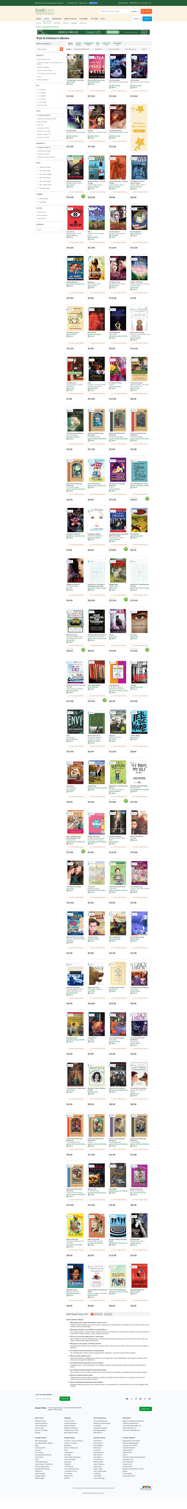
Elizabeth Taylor (93, 1092)
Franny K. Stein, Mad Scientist (140, 888)
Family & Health (128, 1450)
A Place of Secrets (136, 282)
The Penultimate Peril (73, 1142)
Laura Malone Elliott (136, 536)
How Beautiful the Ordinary (97, 635)
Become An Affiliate (41, 1430)
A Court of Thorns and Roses (73, 1441)
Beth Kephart (113, 1243)
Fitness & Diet (127, 1452)
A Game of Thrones (70, 1443)
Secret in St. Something (117, 1088)
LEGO (37, 1459)
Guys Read (70, 786)
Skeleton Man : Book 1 (137, 1241)
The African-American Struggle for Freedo (95, 738)
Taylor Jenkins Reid (100, 1471)
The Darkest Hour (93, 1191)
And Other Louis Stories (116, 789)
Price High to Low (130, 49)
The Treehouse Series (71, 1469)
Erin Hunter (112, 739)
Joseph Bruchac (114, 1191)
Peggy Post (91, 588)
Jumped (133, 685)
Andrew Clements (114, 890)
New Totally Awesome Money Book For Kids (73, 837)
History (125, 1455)
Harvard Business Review (43, 1455)
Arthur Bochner (71, 841)
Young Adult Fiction (129, 1476)
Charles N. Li (70, 388)
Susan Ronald (134, 388)
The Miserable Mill (114, 1142)
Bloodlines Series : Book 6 (117, 284)
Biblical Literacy (71, 635)
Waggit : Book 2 (114, 586)
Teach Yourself (40, 1473)
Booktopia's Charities (100, 1428)
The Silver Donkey (72, 332)
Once (89, 232)
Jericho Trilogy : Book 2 (95, 185)
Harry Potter (39, 1457)
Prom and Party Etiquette (117, 1290)
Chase (111, 635)
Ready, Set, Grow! (94, 836)
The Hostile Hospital (72, 487)
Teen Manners (114, 685)
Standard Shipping (70, 1423)
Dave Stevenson (103, 1192)
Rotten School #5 (93, 1239)
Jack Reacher (68, 1452)
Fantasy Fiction (127, 1466)
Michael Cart (92, 638)
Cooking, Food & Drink (130, 1445)
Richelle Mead (41, 218)
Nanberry (91, 282)
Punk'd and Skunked (137, 1191)
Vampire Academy (115, 836)
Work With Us (98, 1432)
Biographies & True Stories (131, 1441)
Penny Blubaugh (93, 687)
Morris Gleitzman (42, 215)
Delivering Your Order (71, 1430)
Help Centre (39, 1418)
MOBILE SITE (146, 1409)
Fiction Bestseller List (129, 1428)
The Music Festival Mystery (139, 987)
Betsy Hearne (134, 1093)
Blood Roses (92, 332)
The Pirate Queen (136, 383)
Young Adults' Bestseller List (132, 1425)
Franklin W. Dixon (114, 1041)
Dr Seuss (38, 1450)
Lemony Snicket (93, 438)
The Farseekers (114, 80)
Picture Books (127, 1473)
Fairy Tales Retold (72, 435)
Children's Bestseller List (130, 1423)
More (144, 49)
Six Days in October (73, 987)
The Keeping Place (115, 130)
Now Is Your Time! (94, 735)
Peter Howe (113, 588)
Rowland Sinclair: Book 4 (74, 183)
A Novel (111, 384)
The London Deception (117, 1038)
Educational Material (43, 67)
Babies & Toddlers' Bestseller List (133, 1421)
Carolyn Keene (135, 991)
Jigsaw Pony (92, 786)
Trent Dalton (98, 1476)
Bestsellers (98, 49)
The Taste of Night (72, 586)
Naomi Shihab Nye (72, 690)
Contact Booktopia (41, 1423)
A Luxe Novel (70, 737)
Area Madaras (147, 789)
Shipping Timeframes (71, 1428)
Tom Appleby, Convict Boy (75, 80)
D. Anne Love (70, 1090)
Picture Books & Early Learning (46, 73)
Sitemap (37, 1432)
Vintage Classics (40, 1476)
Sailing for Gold (71, 1038)
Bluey (37, 1445)
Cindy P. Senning (101, 588)
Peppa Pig (38, 1471)
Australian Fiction (128, 1459)
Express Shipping (69, 1425)
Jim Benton (134, 890)
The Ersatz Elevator (136, 437)
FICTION (38, 23)
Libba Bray (69, 536)
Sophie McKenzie (72, 235)
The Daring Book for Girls (138, 483)
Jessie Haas (113, 636)
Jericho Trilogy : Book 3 (116, 185)
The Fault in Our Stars (73, 887)
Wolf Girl (67, 1478)
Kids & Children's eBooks (51, 27)
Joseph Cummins (114, 539)
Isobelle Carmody (114, 85)
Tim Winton (97, 1473)
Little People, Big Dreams (72, 1457)
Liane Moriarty (98, 1459)
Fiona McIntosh (98, 1452)
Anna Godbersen (71, 739)
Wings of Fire (68, 1476)
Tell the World (135, 735)
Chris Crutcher (135, 1291)
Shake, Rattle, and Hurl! (95, 1241)
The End (90, 1142)
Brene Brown (98, 1441)
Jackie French (41, 212)
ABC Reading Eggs (41, 1441)
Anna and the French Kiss (96, 80)
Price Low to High (113, 49)
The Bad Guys (69, 1466)
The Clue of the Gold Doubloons (137, 1038)
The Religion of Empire (95, 989)
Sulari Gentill (70, 185)
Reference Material (43, 79)
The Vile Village (135, 1142)
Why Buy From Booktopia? (102, 1423)
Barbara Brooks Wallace (116, 1090)
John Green (70, 888)
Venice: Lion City (93, 987)
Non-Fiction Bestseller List (131, 1430)
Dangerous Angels (94, 534)
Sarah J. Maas (98, 1469)
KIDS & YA (66, 23)
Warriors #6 (92, 1189)
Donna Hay (97, 1450)
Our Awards (97, 1425)
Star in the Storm (114, 937)
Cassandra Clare (79, 536)
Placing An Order (40, 1421)
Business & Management (130, 1443)
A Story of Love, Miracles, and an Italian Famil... (140, 335)
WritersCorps (134, 737)
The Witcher (68, 1473)
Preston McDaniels (106, 890)
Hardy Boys (112, 1039)
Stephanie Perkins (94, 82)
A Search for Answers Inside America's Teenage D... (97, 385)
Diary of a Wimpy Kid (71, 1448)
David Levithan (101, 638)
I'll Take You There (115, 383)
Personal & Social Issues (44, 70)
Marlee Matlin (134, 939)
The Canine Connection (138, 1088)
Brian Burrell (113, 989)
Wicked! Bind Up (71, 282)
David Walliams (98, 1445)
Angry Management (137, 1290)
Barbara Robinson (115, 791)
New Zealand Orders (71, 1432)
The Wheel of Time (70, 1471)
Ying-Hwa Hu (103, 788)
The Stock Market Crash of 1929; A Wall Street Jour (75, 990)
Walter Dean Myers (94, 741)
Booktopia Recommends (81, 49)
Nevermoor (68, 1462)
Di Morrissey (97, 1448)
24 (83, 1314)
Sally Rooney (98, 1466)
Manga (125, 1471)
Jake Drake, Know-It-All (117, 887)
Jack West (67, 1455)
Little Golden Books (41, 1462)
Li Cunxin (133, 838)
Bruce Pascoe (98, 1443)
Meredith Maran (93, 388)
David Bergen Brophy (73, 1293)
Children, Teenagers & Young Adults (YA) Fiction (49, 63)
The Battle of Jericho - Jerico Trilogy (138, 182)
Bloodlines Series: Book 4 (117, 233)
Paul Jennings (70, 284)
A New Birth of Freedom (116, 537)
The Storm (91, 887)
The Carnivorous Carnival (74, 1192)
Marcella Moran (93, 1295)
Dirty (89, 383)
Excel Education (40, 1448)
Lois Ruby (91, 1039)
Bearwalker (113, 1189)
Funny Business (71, 788)
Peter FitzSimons (99, 1464)
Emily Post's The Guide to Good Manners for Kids (96, 585)
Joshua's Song (93, 937)
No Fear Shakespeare (42, 1466)
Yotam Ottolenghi (99, 1478)
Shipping (67, 1418)
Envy (68, 735)
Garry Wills (91, 991)
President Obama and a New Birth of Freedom (118, 535)
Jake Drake (112, 888)
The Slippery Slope (94, 437)
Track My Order (69, 1421)
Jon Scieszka (70, 789)
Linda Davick (105, 841)
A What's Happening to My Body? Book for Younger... (96, 839)
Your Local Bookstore (100, 1421)
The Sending (134, 80)
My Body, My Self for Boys (139, 786)
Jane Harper (97, 1457)
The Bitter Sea (71, 383)
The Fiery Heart (114, 232)
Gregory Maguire (114, 489)
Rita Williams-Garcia (136, 687)
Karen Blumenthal (72, 993)
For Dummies (39, 1452)
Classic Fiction (127, 1464)
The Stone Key (71, 130)
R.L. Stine (69, 588)
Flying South (134, 534)
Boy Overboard (135, 232)
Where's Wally (39, 1478)
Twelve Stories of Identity (96, 636)
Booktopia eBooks (100, 1430)
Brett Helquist (103, 438)
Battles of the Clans (115, 737)
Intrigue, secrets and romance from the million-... (140, 284)
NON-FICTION (47, 23)
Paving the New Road (73, 181)
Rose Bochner (84, 841)
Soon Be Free (92, 1038)
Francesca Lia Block (94, 334)
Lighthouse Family (93, 888)
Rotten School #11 (136, 1189)
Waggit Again (113, 584)
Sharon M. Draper (93, 186)
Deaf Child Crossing (137, 937)
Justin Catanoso (135, 338)
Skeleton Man (135, 1239)
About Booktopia (100, 1418)
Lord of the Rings (69, 1459)
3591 (106, 1314)
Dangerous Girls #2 (73, 584)
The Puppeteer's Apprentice (76, 1088)
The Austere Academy (116, 437)
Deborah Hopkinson (72, 1039)
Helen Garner (98, 1455)
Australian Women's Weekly (44, 1443)
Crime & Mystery (128, 1462)
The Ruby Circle (114, 282)
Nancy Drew (134, 989)
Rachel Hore (134, 287)
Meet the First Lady (72, 1291)
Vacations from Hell (73, 534)
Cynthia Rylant (92, 890)
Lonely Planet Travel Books (44, 1464)
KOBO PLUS (83, 23)
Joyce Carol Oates (115, 386)
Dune (66, 1450)
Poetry (39, 76)
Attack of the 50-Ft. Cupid (75, 937)
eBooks (38, 27)
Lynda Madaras (135, 789)
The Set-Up (70, 232)
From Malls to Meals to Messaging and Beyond (116, 687)
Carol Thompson (106, 485)
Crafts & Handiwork (129, 1448)
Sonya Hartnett (71, 334)
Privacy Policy (39, 1428)
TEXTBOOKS (57, 23)
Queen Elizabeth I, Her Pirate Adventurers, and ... (139, 385)
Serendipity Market (94, 685)
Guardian (133, 635)
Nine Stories (113, 334)
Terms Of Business (41, 1425)
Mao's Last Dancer (136, 836)
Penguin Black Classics (42, 1469)
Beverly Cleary (92, 485)
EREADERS (74, 23)
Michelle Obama (71, 1290)
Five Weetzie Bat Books (95, 536)
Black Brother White (94, 284)
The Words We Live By (116, 987)
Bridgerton (67, 1445)
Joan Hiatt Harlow (93, 939)
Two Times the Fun (94, 483)
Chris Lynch (122, 1243)
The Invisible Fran (136, 887)
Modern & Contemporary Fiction (133, 1469)
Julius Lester (134, 636)
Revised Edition (135, 788)
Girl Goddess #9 (114, 332)
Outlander (67, 1464)
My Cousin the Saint (137, 332)
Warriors (112, 735)
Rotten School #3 (72, 1239)
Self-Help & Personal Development (134, 1457)
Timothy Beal (70, 640)
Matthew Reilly (98, 1462)
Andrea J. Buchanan (136, 485)
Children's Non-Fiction (44, 59)
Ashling (90, 130)
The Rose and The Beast (74, 433)
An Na (128, 1243)
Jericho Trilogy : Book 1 (137, 185)
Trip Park (143, 1192)
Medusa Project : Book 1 (74, 233)
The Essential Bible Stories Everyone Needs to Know (74, 637)
